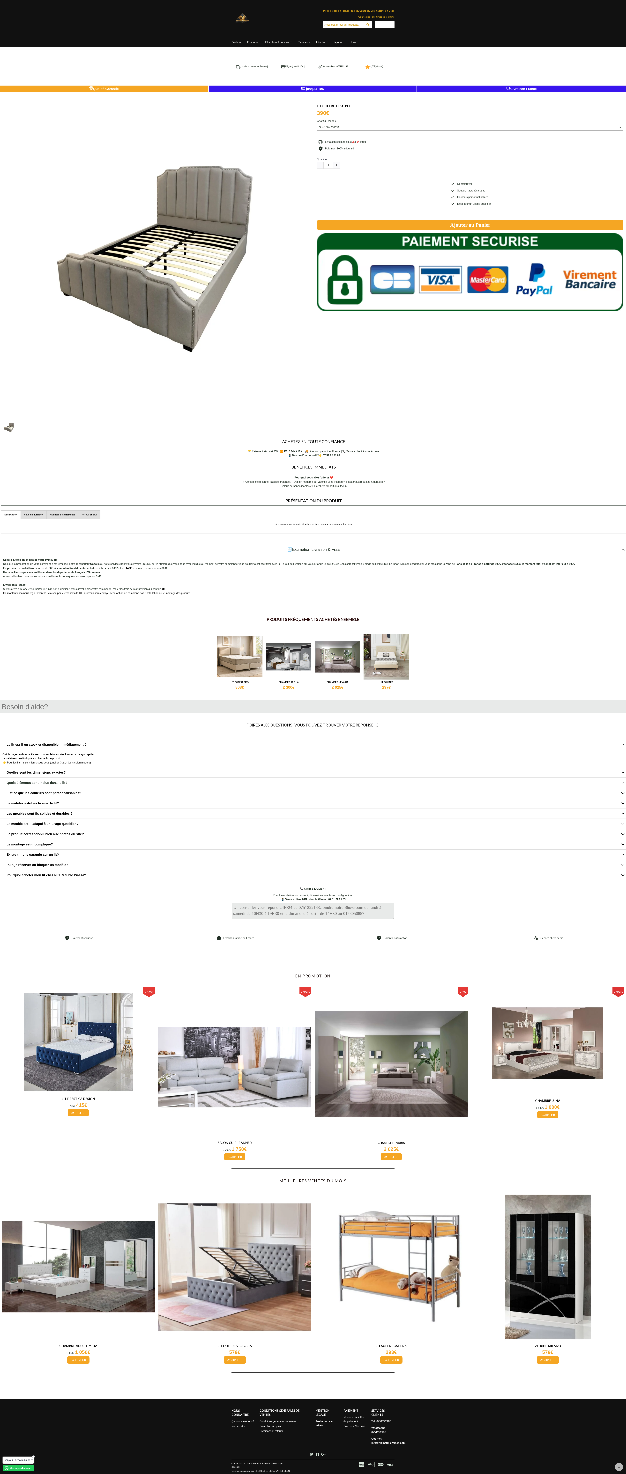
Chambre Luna (547, 1101)
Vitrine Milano (548, 1346)
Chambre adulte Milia (78, 1346)
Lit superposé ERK (391, 1346)
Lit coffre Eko (240, 682)
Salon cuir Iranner (235, 1143)
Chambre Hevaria (337, 682)
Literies (321, 42)
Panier (387, 24)
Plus (353, 42)
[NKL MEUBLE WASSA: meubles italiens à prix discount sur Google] (323, 1454)
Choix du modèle (327, 121)
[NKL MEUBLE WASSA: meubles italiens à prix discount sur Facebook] (317, 1454)
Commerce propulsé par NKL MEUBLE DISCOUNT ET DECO (260, 1471)
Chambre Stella (289, 682)
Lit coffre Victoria (235, 1346)
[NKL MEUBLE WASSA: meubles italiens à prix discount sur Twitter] (311, 1454)
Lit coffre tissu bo (333, 106)
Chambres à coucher (277, 42)
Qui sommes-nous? (242, 1421)
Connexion (364, 17)
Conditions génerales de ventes (278, 1421)
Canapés (303, 42)
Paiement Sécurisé (354, 1426)
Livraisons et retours (271, 1431)
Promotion (253, 42)
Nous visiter (238, 1426)
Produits (236, 42)
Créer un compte (385, 17)
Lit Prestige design (78, 1099)
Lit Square (386, 682)
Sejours (338, 42)
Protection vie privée (271, 1426)
